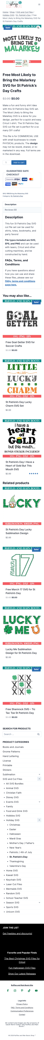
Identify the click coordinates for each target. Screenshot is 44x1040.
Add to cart (18, 162)
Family (9, 806)
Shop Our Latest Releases (22, 973)
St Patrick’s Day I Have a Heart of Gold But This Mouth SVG (20, 466)
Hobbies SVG (13, 815)
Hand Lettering (11, 756)
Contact (22, 1014)
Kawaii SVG (12, 875)
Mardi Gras (15, 838)
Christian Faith (14, 792)
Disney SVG (12, 797)
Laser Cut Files (14, 884)
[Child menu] (39, 774)
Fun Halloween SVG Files (22, 968)
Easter (12, 829)
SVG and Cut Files (12, 779)
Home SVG (12, 870)
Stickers (7, 770)
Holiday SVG (12, 820)
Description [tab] (10, 204)
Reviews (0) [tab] (11, 210)
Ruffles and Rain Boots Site (22, 985)
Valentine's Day (17, 866)
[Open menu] (39, 4)
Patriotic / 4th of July (20, 852)
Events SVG (12, 802)
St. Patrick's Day (17, 196)
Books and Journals (13, 747)
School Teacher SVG (17, 898)
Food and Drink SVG (17, 811)
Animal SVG (12, 788)
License (7, 760)
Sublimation (9, 774)
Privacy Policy (22, 1004)
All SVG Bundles (14, 783)
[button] (38, 28)
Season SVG (12, 902)
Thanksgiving (16, 861)
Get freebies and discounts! (17, 933)
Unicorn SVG (13, 911)
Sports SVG (12, 907)
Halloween (15, 834)
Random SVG (13, 893)
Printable (7, 765)
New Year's (15, 847)
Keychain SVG (13, 879)
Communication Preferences (22, 1011)
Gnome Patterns (11, 751)
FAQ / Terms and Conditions (22, 1008)
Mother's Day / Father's (21, 843)
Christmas (14, 824)
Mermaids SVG (14, 889)
